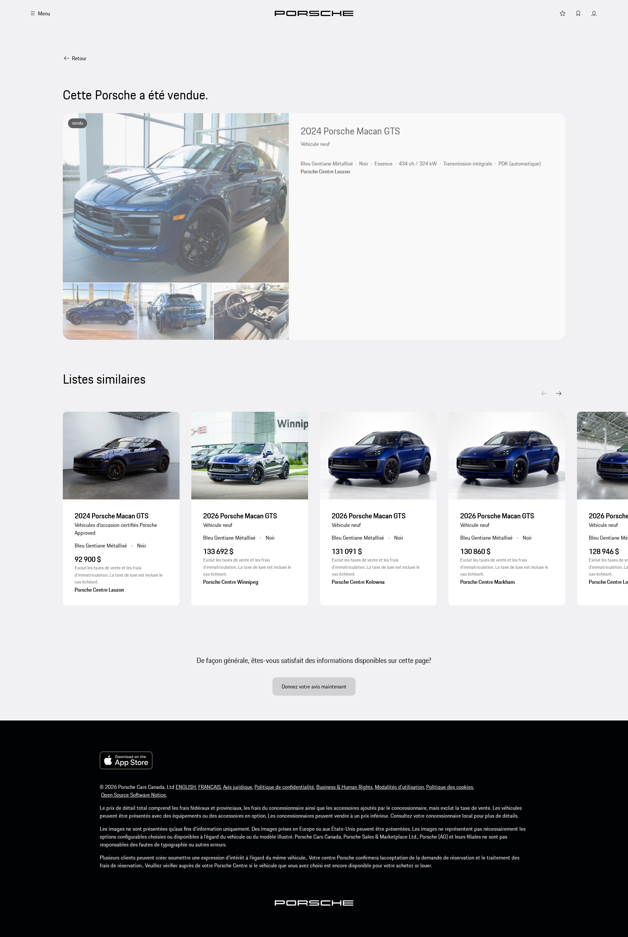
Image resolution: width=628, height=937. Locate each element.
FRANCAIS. (210, 787)
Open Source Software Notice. (134, 795)
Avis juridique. (238, 787)
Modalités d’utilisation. (400, 787)
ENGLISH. (186, 787)
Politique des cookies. (450, 787)
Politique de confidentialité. (284, 787)
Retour (79, 58)
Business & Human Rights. (345, 787)
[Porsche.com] (314, 13)
